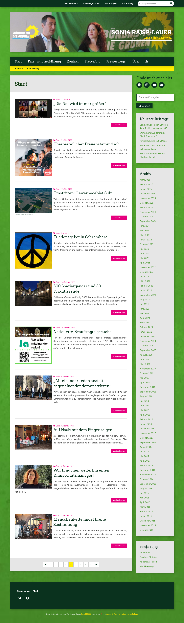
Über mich (140, 61)
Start (18, 61)
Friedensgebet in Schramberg (80, 237)
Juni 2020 (145, 359)
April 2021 (145, 317)
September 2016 (148, 483)
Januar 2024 (146, 239)
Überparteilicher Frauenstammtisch (86, 144)
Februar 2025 (146, 207)
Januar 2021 (146, 331)
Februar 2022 (146, 285)
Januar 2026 (146, 188)
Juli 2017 (144, 451)
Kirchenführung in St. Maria (153, 140)
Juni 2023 (145, 253)
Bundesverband (71, 3)
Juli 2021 (144, 304)
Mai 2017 (144, 456)
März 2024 (145, 235)
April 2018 (145, 414)
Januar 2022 (146, 290)
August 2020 (146, 354)
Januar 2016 (146, 516)
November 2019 (148, 368)
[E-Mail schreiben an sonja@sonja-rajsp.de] (162, 85)
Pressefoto (92, 61)
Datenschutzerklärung (44, 61)
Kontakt (73, 61)
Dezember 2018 (147, 387)
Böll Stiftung (127, 3)
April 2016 (145, 502)
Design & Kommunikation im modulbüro (122, 614)
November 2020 (148, 341)
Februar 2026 (146, 184)
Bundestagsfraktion (91, 3)
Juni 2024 (145, 225)
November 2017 (148, 433)
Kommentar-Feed (148, 561)
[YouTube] (154, 85)
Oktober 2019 (147, 373)
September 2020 (148, 350)
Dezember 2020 (147, 336)
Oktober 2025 (147, 202)
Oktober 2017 (147, 437)
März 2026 (145, 179)
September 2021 (148, 294)
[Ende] (96, 564)
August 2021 (146, 299)
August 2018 (146, 396)
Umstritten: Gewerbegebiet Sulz (82, 193)
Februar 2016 (146, 511)
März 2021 (145, 322)
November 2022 (148, 267)
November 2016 (148, 474)
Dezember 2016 (147, 470)
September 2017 (148, 442)
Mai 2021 (144, 313)
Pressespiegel (116, 61)
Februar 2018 (146, 419)
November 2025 (148, 198)
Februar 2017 (146, 465)
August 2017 (146, 446)
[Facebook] (139, 85)
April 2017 (145, 460)
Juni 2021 (145, 308)
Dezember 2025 (147, 193)
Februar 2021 (146, 327)
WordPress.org (147, 566)
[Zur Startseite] (25, 38)
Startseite (19, 68)
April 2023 (145, 262)
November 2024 (148, 211)
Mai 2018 (144, 410)
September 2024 (148, 221)
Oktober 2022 (147, 271)
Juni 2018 (145, 405)
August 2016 (146, 488)
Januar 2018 (146, 423)
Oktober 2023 (147, 244)
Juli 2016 (144, 493)
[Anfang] (46, 564)
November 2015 (148, 525)
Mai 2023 (144, 258)
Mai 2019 (144, 377)
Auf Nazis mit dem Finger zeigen (82, 429)
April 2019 (145, 382)
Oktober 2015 (147, 529)
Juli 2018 (144, 400)
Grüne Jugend (111, 3)
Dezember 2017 (147, 428)
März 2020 (145, 364)
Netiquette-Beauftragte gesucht (82, 331)
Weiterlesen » (119, 125)
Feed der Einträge (148, 557)
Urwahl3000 (86, 614)
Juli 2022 (144, 276)
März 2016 (145, 506)
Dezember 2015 (147, 520)
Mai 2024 (144, 230)
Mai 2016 (144, 497)
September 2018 (148, 391)
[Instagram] (147, 85)
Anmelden (145, 552)
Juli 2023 (144, 248)
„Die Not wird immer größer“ (80, 103)
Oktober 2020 (147, 345)
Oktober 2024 (147, 216)
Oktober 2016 (147, 479)
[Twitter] (20, 598)
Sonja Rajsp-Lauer (142, 32)
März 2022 (145, 281)
